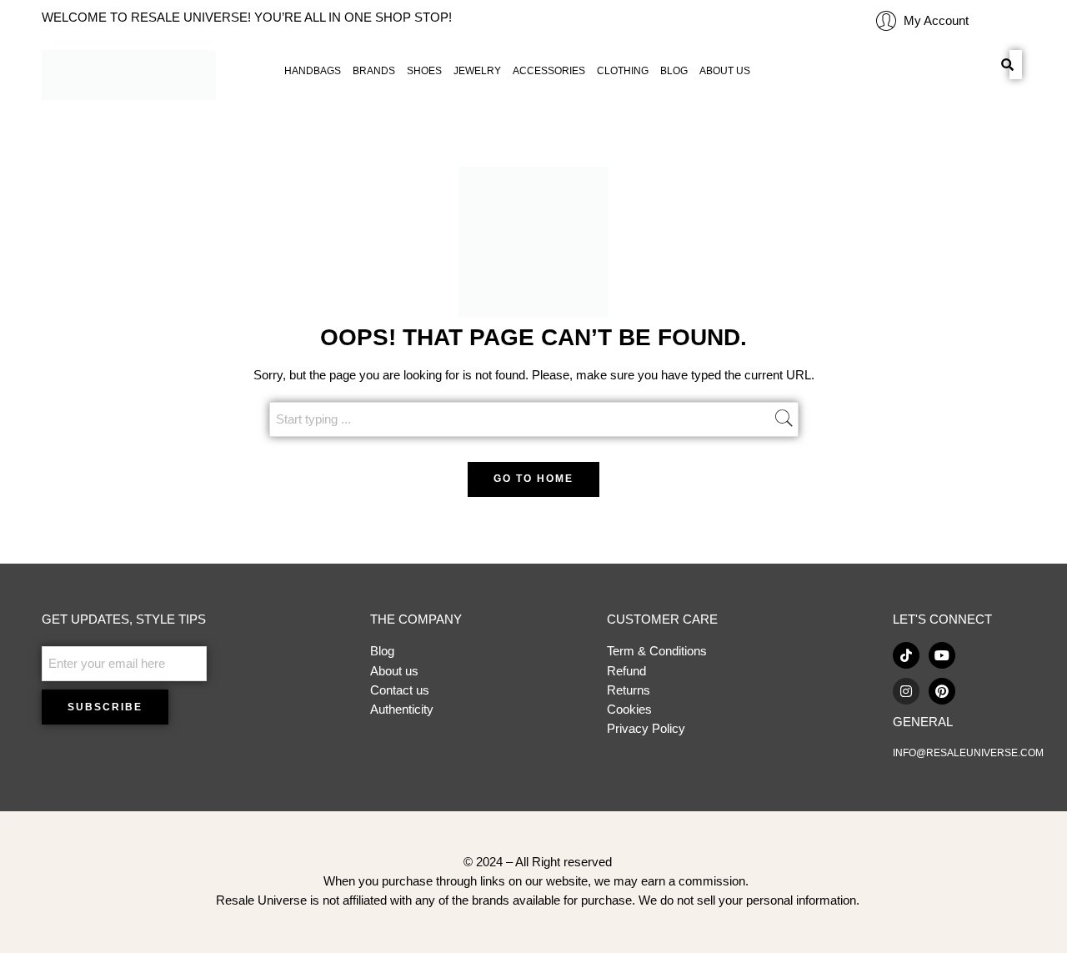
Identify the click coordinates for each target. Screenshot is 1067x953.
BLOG (674, 71)
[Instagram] (906, 691)
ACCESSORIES (549, 71)
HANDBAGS (312, 71)
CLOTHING (623, 71)
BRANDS (374, 71)
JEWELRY (477, 71)
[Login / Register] (886, 20)
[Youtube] (942, 655)
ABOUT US (724, 71)
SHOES (424, 71)
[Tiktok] (906, 655)
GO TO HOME (533, 478)
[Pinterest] (942, 691)
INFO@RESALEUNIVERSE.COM (968, 753)
